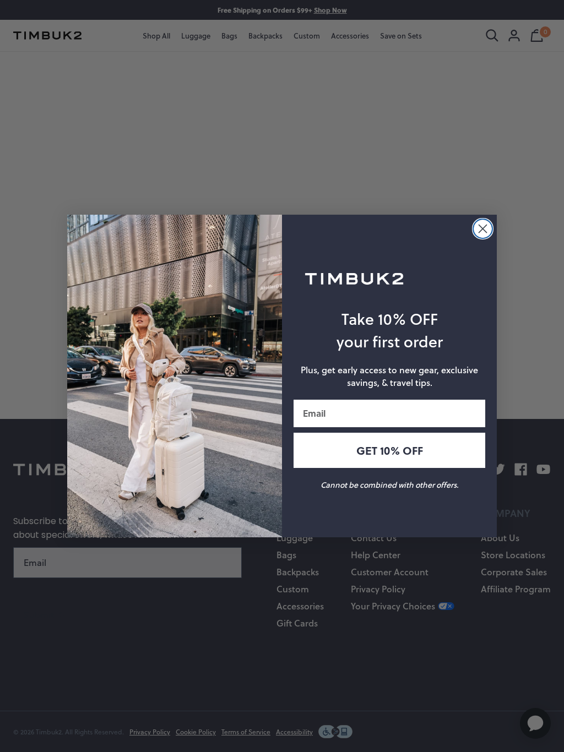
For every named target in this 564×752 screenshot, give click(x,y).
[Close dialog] (482, 228)
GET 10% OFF (389, 450)
